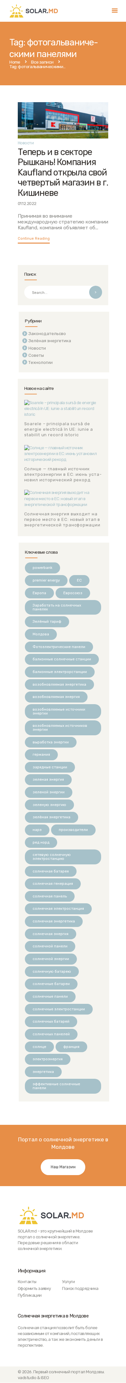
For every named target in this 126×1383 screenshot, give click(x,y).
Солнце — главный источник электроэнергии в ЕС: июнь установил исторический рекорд (62, 474)
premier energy (46, 580)
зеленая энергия (48, 779)
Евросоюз (72, 593)
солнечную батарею (52, 971)
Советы (36, 355)
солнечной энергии (51, 958)
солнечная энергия (50, 934)
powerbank (42, 567)
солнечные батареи (51, 983)
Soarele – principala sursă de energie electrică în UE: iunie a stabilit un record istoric (58, 429)
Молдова (41, 634)
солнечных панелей (51, 1034)
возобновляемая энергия (56, 696)
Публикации (30, 1295)
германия (41, 754)
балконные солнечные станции (62, 659)
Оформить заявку (34, 1288)
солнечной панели (50, 946)
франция (71, 1046)
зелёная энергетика (51, 817)
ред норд (41, 842)
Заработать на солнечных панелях (57, 607)
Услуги (68, 1281)
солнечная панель (50, 896)
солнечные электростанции (59, 1009)
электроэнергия (48, 1059)
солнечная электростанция (58, 908)
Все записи (42, 62)
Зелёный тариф (47, 621)
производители (73, 829)
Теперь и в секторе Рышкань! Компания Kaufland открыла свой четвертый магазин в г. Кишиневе (63, 172)
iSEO (45, 1377)
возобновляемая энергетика (59, 684)
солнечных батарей (51, 1021)
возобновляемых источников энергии (60, 727)
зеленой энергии (49, 792)
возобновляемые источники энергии (59, 711)
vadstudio (27, 1377)
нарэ (37, 829)
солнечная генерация (53, 883)
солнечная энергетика (54, 921)
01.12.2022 (27, 203)
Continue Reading (34, 238)
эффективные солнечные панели (56, 1086)
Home (14, 62)
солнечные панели (50, 996)
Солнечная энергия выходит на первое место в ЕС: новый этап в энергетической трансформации (62, 519)
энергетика (43, 1071)
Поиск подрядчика (80, 1288)
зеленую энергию (49, 804)
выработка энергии (51, 742)
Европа (39, 593)
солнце (39, 1046)
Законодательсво (47, 333)
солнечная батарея (51, 871)
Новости (26, 143)
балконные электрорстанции (60, 671)
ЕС (79, 580)
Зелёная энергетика (49, 340)
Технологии (40, 362)
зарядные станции (50, 767)
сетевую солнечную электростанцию (52, 856)
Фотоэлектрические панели (59, 646)
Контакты (27, 1281)
